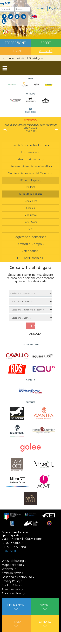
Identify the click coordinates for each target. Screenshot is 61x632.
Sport (45, 605)
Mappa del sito (12, 565)
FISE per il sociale (29, 258)
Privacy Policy (11, 581)
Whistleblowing (13, 560)
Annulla (32, 333)
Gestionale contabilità (17, 577)
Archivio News (11, 573)
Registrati (54, 8)
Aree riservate (11, 589)
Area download (12, 593)
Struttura (30, 187)
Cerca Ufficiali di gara (30, 194)
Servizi (15, 51)
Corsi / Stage (30, 222)
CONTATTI (9, 551)
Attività (45, 622)
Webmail (8, 569)
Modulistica (31, 215)
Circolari (30, 208)
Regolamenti (30, 201)
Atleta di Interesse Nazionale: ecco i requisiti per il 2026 (30, 126)
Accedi (40, 8)
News (31, 229)
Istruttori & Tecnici (29, 159)
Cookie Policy (11, 585)
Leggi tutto (30, 131)
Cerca (32, 325)
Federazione (15, 43)
